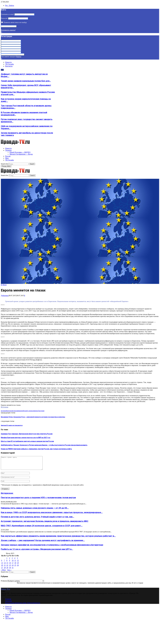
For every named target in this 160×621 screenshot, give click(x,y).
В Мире (4, 285)
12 (18, 560)
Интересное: (7, 493)
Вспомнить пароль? (8, 30)
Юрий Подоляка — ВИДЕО (20, 152)
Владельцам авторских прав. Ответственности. (22, 603)
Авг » (9, 570)
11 (15, 560)
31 (12, 567)
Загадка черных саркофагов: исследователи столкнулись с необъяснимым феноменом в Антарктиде (52, 545)
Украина (8, 150)
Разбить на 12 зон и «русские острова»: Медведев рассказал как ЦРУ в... (37, 549)
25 (15, 565)
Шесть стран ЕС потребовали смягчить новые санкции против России (27, 441)
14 (5, 563)
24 (12, 565)
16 (10, 563)
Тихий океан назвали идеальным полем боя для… (26, 81)
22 (7, 565)
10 (12, 560)
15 (7, 563)
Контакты (9, 66)
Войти (18, 56)
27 (2, 567)
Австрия (41, 411)
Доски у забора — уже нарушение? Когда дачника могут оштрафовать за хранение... (43, 540)
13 (2, 563)
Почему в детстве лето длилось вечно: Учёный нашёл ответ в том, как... (37, 517)
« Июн (3, 570)
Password (4, 18)
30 (10, 567)
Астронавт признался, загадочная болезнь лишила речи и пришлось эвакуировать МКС (44, 521)
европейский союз (25, 411)
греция (15, 411)
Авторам (8, 601)
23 (10, 565)
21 (5, 565)
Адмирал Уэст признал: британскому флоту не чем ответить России (26, 434)
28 (5, 567)
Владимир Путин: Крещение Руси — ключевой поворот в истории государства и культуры (33, 417)
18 (15, 563)
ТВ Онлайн (9, 64)
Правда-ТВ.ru (5, 589)
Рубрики (4, 581)
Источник (4, 407)
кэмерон (35, 411)
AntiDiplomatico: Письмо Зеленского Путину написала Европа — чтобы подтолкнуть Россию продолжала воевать (44, 445)
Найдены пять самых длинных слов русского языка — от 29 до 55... (35, 508)
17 (12, 563)
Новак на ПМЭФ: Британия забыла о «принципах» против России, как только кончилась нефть (36, 449)
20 (2, 565)
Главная (8, 599)
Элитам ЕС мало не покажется (12, 425)
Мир (7, 158)
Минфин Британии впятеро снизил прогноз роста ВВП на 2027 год (25, 437)
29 (7, 567)
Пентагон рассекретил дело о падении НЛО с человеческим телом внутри (38, 497)
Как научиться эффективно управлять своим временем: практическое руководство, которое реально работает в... (58, 536)
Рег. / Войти (9, 5)
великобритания (7, 411)
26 (18, 565)
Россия (7, 156)
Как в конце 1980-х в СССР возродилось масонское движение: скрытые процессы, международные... (52, 512)
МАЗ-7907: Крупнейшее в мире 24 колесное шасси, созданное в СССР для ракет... (42, 525)
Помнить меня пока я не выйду (15, 22)
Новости (8, 62)
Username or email (7, 14)
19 (18, 563)
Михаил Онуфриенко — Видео (21, 154)
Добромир (4, 295)
